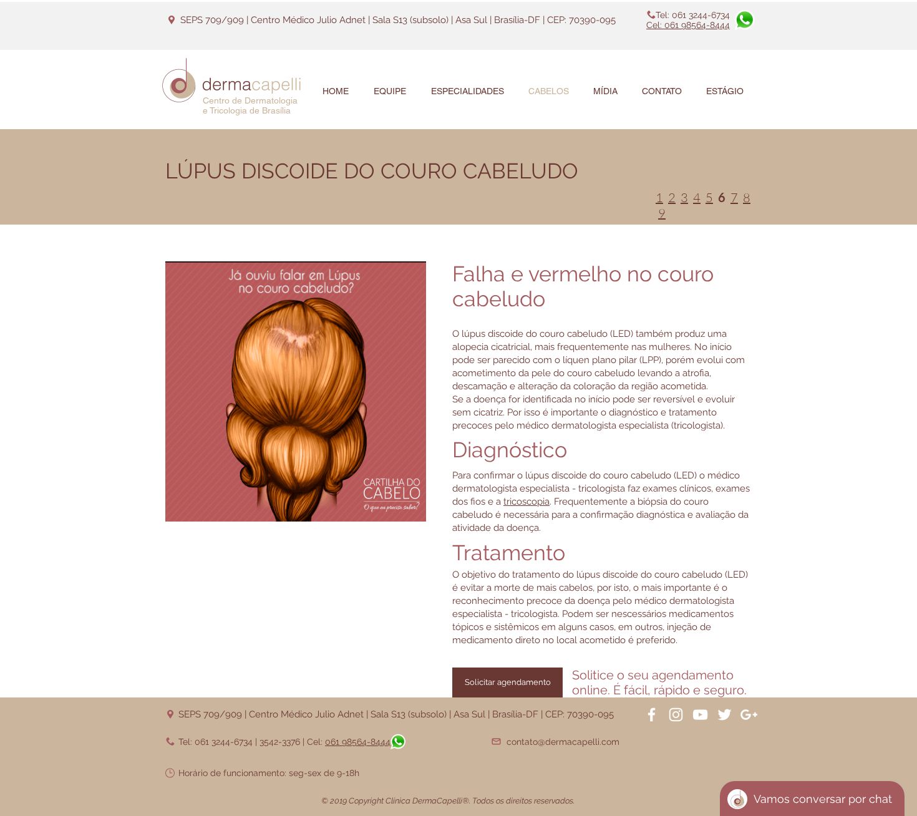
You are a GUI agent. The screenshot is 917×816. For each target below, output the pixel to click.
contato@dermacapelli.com (563, 742)
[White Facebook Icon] (652, 715)
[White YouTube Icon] (700, 715)
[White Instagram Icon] (676, 715)
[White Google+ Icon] (749, 715)
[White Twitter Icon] (725, 715)
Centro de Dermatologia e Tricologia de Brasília (250, 105)
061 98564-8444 (358, 742)
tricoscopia (526, 501)
